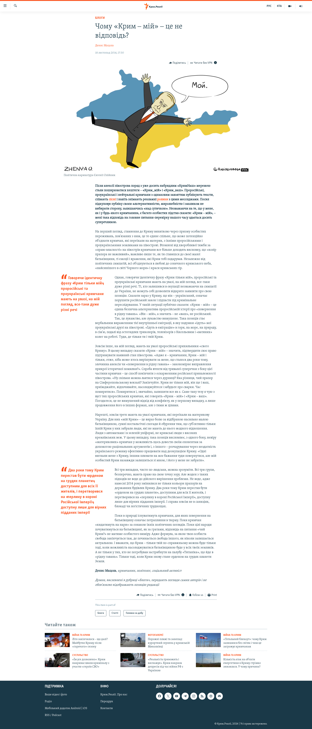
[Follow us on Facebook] (159, 696)
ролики (162, 199)
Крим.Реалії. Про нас (113, 694)
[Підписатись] (219, 696)
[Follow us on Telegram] (185, 696)
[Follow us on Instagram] (193, 696)
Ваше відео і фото (56, 694)
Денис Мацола (104, 45)
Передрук (106, 701)
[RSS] (202, 696)
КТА (279, 6)
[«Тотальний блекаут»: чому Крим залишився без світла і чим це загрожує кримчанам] (208, 640)
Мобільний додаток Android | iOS (66, 708)
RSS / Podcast (53, 715)
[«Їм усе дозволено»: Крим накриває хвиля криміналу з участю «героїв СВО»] (57, 660)
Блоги (100, 18)
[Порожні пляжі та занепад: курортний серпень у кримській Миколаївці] (132, 640)
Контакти (106, 708)
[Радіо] (300, 6)
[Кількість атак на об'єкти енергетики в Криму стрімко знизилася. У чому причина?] (208, 660)
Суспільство (80, 655)
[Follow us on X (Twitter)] (167, 696)
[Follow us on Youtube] (176, 696)
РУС (269, 6)
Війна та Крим (81, 635)
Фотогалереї (155, 635)
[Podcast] (210, 696)
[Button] (177, 63)
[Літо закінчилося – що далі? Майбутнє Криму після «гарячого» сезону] (57, 640)
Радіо (48, 701)
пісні (112, 199)
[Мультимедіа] (289, 6)
